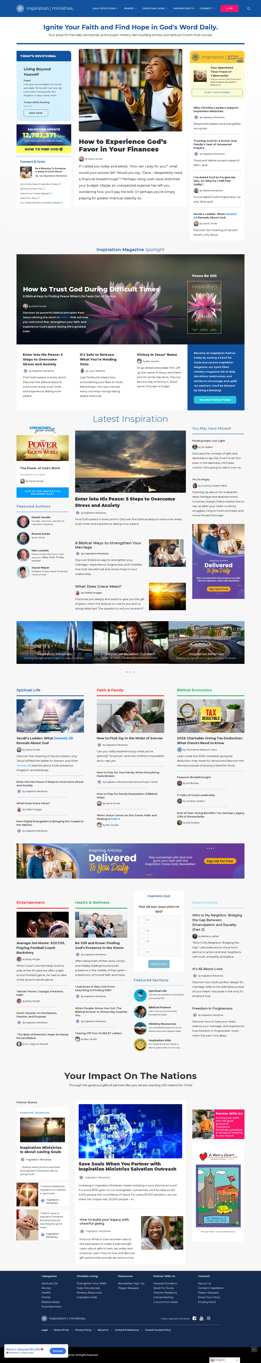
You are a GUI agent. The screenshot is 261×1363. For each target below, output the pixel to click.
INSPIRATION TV (183, 8)
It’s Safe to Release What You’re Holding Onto (98, 359)
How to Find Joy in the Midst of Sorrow (130, 738)
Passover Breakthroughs (194, 777)
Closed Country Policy (158, 1330)
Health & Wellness (92, 902)
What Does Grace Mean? (98, 586)
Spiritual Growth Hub (31, 188)
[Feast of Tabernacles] (200, 76)
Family (46, 1297)
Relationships (205, 902)
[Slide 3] (134, 672)
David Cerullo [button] (41, 517)
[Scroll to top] (254, 1349)
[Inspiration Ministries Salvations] (40, 135)
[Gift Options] (106, 1239)
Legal (44, 1330)
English (220, 1359)
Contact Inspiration (211, 1288)
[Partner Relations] (203, 1124)
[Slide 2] (130, 672)
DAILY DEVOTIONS (104, 8)
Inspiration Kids (87, 1297)
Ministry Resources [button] (162, 1023)
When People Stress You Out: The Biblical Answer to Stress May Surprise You (101, 1012)
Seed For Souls (163, 1288)
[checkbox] (159, 930)
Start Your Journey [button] (217, 92)
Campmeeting (163, 1297)
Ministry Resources (89, 1292)
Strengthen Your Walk (32, 474)
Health (46, 1292)
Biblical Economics (194, 690)
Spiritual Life (28, 690)
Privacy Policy (83, 1330)
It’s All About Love (207, 969)
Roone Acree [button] (41, 533)
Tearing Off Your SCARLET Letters (98, 1033)
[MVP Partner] (130, 1153)
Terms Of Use (61, 1330)
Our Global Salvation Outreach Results (40, 202)
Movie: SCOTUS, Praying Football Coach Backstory (41, 948)
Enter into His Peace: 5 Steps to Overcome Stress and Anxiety (43, 359)
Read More (35, 113)
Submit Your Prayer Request (35, 193)
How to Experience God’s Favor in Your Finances (123, 145)
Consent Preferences (127, 1330)
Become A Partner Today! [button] (215, 399)
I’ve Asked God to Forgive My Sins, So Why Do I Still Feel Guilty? (214, 181)
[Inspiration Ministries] (45, 8)
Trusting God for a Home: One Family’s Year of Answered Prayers (215, 144)
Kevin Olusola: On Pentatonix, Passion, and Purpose (37, 1014)
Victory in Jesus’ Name (157, 355)
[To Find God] (40, 149)
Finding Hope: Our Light (208, 440)
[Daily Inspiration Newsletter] (218, 561)
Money (46, 1288)
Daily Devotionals (88, 1288)
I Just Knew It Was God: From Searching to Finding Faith (95, 988)
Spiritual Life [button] (158, 991)
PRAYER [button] (129, 8)
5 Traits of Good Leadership (196, 795)
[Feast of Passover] (226, 76)
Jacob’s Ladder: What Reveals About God (215, 215)
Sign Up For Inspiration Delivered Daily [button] (43, 492)
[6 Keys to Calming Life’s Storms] (127, 299)
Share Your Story (29, 198)
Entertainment (31, 902)
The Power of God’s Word (40, 468)
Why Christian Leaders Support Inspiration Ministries (216, 109)
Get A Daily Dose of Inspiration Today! (39, 184)
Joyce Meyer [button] (41, 567)
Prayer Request (128, 1288)
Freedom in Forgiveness (212, 1008)
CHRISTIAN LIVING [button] (153, 8)
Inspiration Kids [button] (160, 1040)
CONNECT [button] (206, 8)
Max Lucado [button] (40, 550)
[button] (228, 8)
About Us (204, 1283)
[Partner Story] (27, 1194)
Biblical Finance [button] (160, 1007)
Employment (207, 1302)
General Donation (165, 1283)
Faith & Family (110, 690)
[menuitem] (105, 8)
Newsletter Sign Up (131, 1283)
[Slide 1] (127, 672)
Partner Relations (165, 1292)
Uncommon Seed (165, 1302)
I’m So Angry (201, 479)
